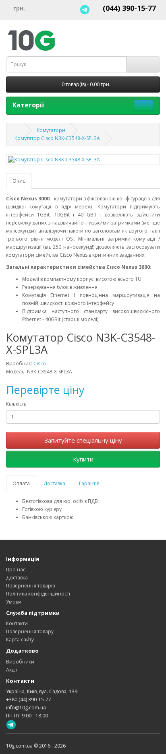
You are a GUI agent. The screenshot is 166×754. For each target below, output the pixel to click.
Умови (13, 601)
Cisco (39, 363)
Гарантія (89, 483)
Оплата (21, 483)
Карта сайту (20, 639)
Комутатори (51, 130)
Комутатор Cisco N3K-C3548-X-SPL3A (57, 138)
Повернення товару (30, 631)
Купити (83, 459)
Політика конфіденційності (38, 593)
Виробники (20, 661)
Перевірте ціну (45, 389)
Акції (11, 669)
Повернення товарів (30, 585)
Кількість (16, 403)
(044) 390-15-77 (129, 8)
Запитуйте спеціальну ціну (83, 440)
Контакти (17, 623)
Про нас (15, 569)
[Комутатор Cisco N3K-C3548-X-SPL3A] (83, 159)
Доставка (54, 483)
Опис (18, 180)
